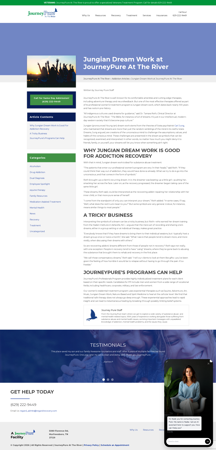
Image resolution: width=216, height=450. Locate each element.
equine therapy (37, 190)
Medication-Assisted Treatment (45, 202)
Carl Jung (179, 125)
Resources (100, 15)
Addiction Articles (120, 79)
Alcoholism (35, 166)
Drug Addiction (37, 172)
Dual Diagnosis (37, 178)
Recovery (116, 15)
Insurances (161, 15)
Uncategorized (37, 231)
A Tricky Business (38, 133)
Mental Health (37, 208)
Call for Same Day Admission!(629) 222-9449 (51, 100)
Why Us (86, 15)
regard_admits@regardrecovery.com (38, 411)
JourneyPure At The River (97, 79)
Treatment (131, 15)
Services (147, 15)
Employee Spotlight (40, 184)
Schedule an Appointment (115, 445)
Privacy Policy (91, 445)
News (32, 213)
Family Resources (38, 196)
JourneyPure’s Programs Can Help (47, 138)
